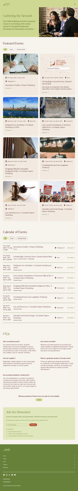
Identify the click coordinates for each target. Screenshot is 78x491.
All (5, 49)
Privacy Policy (6, 479)
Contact (39, 399)
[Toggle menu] (75, 4)
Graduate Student (21, 49)
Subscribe (33, 424)
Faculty (11, 49)
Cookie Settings (6, 481)
